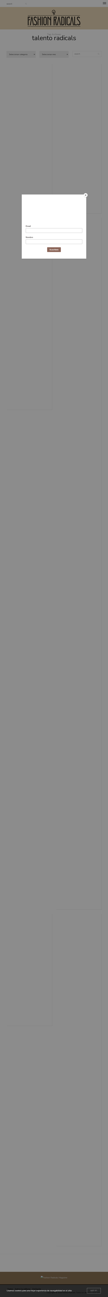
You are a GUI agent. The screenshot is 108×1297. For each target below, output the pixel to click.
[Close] (86, 195)
